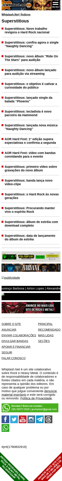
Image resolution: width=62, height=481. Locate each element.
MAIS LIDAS (46, 335)
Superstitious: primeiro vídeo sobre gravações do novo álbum (31, 168)
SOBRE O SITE (11, 324)
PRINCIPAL (45, 324)
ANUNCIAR (9, 329)
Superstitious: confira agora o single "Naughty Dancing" (32, 44)
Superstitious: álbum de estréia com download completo (31, 223)
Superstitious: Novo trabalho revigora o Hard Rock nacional (27, 30)
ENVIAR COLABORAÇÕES (19, 335)
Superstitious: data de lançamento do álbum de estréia (30, 237)
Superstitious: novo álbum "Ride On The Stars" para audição (31, 58)
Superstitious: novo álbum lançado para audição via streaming (30, 71)
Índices (25, 14)
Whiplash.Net (10, 14)
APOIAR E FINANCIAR (16, 346)
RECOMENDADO (49, 329)
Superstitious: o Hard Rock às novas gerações (32, 196)
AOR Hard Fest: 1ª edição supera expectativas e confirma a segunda (30, 140)
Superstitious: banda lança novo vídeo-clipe (29, 182)
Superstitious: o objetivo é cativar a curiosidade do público (31, 85)
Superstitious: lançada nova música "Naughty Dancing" (31, 127)
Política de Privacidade (36, 398)
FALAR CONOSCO (13, 358)
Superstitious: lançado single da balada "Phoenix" (28, 99)
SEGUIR (7, 352)
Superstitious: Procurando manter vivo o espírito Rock (30, 209)
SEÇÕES (44, 341)
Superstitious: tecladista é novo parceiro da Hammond (28, 113)
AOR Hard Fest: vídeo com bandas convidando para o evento (30, 154)
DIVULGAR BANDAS (15, 341)
